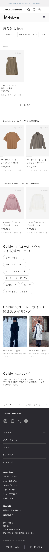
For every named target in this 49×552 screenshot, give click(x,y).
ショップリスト (10, 485)
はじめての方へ (10, 476)
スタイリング (9, 489)
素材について (9, 498)
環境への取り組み (11, 510)
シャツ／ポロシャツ (15, 264)
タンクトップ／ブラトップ (18, 291)
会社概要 (7, 514)
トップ (4, 405)
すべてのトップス (14, 257)
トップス (27, 405)
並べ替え (38, 547)
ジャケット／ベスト (26, 34)
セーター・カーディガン (17, 278)
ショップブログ (10, 494)
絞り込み (14, 547)
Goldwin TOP (15, 405)
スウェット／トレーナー (17, 271)
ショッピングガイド (12, 481)
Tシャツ (27, 285)
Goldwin (8, 34)
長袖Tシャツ (11, 285)
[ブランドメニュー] (44, 17)
